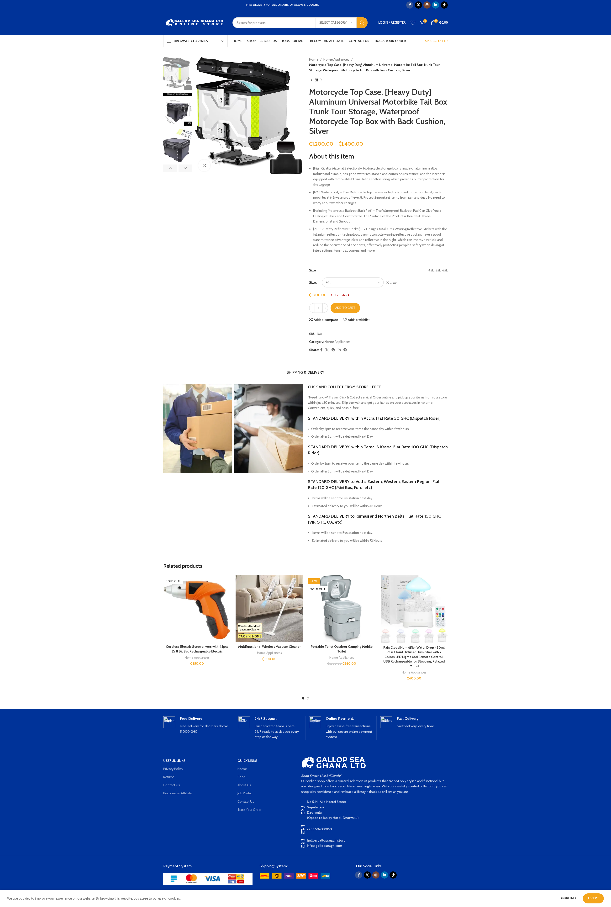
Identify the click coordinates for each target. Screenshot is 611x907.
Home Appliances (336, 59)
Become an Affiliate (177, 793)
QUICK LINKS (247, 760)
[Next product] (321, 80)
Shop (241, 777)
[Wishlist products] (413, 22)
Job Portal (244, 793)
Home (313, 59)
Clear (393, 282)
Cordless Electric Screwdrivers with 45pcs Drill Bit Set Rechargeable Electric (197, 648)
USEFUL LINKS (174, 760)
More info (569, 898)
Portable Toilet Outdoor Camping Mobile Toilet (342, 648)
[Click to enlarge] (204, 165)
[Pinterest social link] (333, 350)
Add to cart (345, 308)
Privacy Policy (173, 769)
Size (312, 282)
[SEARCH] (362, 22)
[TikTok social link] (444, 5)
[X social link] (418, 5)
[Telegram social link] (345, 350)
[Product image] (197, 608)
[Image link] (208, 878)
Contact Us (171, 785)
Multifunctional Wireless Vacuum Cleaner (269, 646)
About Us (244, 785)
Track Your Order (249, 809)
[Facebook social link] (409, 5)
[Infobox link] (197, 725)
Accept (593, 898)
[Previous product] (311, 80)
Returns (168, 777)
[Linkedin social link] (435, 5)
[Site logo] (194, 22)
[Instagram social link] (427, 5)
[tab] (305, 370)
